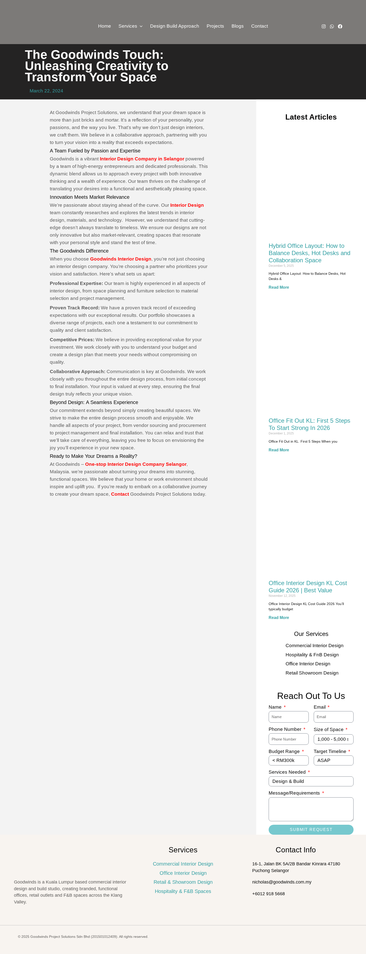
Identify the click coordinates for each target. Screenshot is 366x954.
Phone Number (286, 729)
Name (276, 707)
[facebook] (340, 26)
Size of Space (329, 729)
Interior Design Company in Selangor (142, 158)
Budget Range (285, 751)
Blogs (238, 26)
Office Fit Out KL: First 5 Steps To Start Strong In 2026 (309, 424)
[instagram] (323, 26)
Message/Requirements (295, 793)
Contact (259, 26)
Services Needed (288, 772)
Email (320, 707)
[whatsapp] (332, 26)
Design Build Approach (174, 26)
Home (104, 26)
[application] (139, 26)
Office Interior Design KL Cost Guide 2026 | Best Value (308, 587)
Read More (279, 287)
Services (128, 26)
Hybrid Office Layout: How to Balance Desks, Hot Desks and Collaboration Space (309, 253)
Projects (215, 26)
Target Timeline (331, 751)
